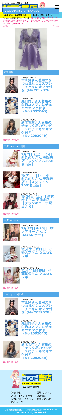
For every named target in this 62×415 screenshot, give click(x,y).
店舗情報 (41, 395)
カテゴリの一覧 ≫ (11, 139)
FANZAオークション (22, 399)
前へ (6, 26)
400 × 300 (34, 18)
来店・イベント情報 (22, 395)
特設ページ (17, 402)
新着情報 (16, 392)
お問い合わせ (44, 399)
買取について (44, 392)
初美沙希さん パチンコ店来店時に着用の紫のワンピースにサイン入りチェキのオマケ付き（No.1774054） (30, 21)
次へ (56, 26)
